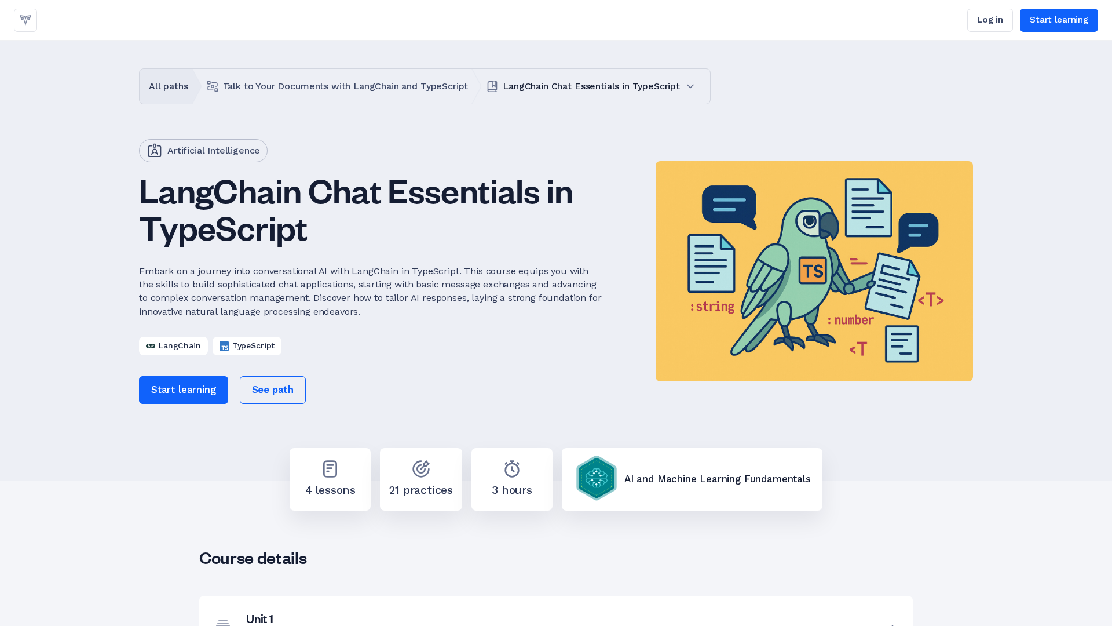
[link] (25, 20)
